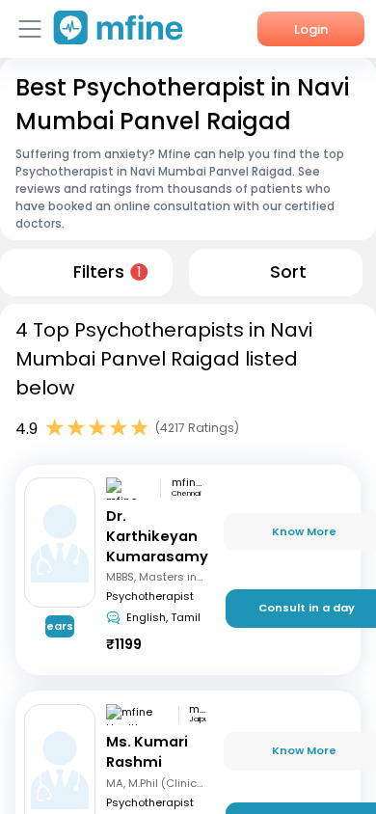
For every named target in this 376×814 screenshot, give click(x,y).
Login (311, 29)
